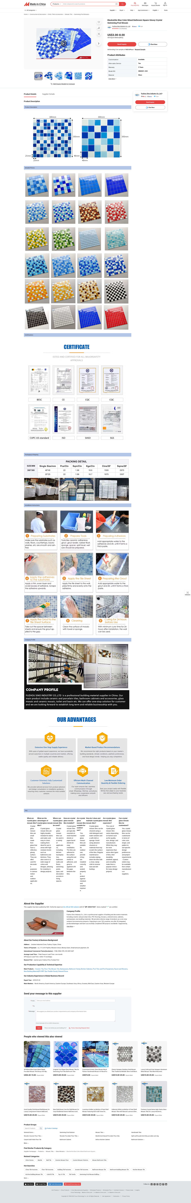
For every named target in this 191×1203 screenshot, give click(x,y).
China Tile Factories (31, 1169)
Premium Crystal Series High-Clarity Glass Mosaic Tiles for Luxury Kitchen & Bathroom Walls (153, 1111)
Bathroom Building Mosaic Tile (119, 1169)
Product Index (129, 1190)
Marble (40, 1160)
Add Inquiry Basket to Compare (64, 84)
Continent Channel (119, 1190)
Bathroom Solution (137, 1139)
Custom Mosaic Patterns (80, 1160)
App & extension (143, 10)
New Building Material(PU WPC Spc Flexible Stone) (40, 971)
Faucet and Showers (121, 969)
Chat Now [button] (154, 44)
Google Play (41, 1184)
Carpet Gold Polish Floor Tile (32, 1139)
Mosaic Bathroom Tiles (99, 1160)
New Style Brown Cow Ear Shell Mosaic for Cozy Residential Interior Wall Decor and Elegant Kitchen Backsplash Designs (66, 1111)
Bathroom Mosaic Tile (99, 1169)
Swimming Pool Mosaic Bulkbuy (89, 1174)
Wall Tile (48, 1160)
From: (33, 1001)
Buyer (121, 10)
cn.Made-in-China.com (114, 1192)
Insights (137, 1190)
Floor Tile (47, 969)
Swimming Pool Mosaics (81, 14)
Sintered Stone (63, 971)
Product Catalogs (51, 1128)
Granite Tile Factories (81, 1169)
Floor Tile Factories (47, 1169)
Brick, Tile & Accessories (55, 14)
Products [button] (56, 4)
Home (26, 14)
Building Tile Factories (64, 1169)
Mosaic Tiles (99, 1132)
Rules (166, 10)
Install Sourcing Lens (73, 1184)
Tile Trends (72, 1174)
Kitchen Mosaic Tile (139, 1169)
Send (38, 1028)
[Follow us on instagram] (157, 1184)
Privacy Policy (126, 1196)
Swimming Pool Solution (67, 1132)
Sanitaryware (64, 969)
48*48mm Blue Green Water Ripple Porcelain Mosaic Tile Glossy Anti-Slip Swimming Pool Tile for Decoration (35, 1071)
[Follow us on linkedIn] (166, 1184)
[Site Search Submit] (122, 4)
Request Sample (140, 49)
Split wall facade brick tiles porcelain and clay (145, 1136)
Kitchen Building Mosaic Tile (34, 1174)
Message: (32, 1011)
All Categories (31, 10)
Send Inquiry (121, 44)
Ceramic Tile (39, 969)
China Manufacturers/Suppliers (79, 1190)
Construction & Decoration (38, 14)
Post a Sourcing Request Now (79, 1028)
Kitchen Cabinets (86, 969)
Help (131, 10)
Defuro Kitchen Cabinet (103, 1139)
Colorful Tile (50, 1174)
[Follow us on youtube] (160, 1184)
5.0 (143, 96)
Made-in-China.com (87, 1192)
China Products (65, 1190)
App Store (29, 1184)
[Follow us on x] (154, 1184)
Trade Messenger (55, 1184)
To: (34, 1006)
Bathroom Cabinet (65, 1139)
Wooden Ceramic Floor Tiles (32, 1136)
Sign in (165, 5)
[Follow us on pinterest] (163, 1184)
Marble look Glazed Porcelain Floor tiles (108, 1136)
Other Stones (29, 1160)
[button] (116, 4)
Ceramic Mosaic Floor (62, 1160)
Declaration (116, 1196)
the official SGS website (71, 907)
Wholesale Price (107, 1190)
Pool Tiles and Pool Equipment (103, 969)
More (25, 1178)
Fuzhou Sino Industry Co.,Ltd (121, 26)
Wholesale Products (95, 1190)
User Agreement (106, 1196)
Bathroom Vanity (74, 969)
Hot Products (55, 1190)
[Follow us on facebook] (152, 1184)
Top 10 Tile (61, 1174)
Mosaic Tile (68, 14)
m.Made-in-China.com (100, 1192)
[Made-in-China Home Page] (35, 4)
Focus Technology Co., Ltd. (81, 1196)
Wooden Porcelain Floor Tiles (68, 1136)
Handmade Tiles (136, 1132)
